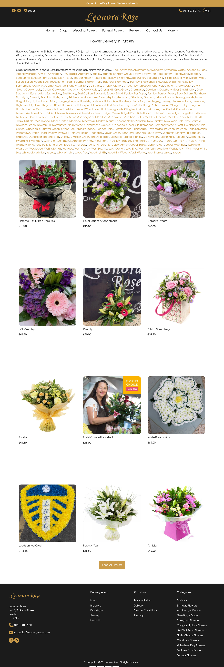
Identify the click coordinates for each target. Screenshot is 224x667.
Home (50, 30)
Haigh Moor (23, 101)
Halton (36, 101)
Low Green (55, 117)
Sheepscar (35, 136)
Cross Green (121, 89)
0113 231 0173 (192, 10)
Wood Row (81, 152)
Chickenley (131, 85)
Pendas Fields (105, 129)
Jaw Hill (98, 109)
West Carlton (116, 148)
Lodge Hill (187, 113)
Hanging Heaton (68, 101)
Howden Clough (169, 105)
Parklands (89, 129)
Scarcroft (168, 132)
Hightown (22, 105)
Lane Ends (37, 113)
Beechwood (181, 73)
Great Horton (165, 97)
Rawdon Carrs (185, 129)
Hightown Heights (40, 105)
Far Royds (140, 93)
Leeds (98, 113)
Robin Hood (39, 132)
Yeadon (178, 152)
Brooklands (148, 81)
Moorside (75, 121)
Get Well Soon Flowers (190, 630)
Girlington (123, 97)
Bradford (108, 81)
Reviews (135, 30)
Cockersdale (33, 89)
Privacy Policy (142, 600)
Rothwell (63, 132)
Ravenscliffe (155, 129)
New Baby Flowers (188, 615)
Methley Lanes (177, 117)
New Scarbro (193, 121)
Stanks (128, 136)
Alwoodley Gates (174, 69)
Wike (60, 152)
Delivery (139, 605)
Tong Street (56, 144)
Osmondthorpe (164, 125)
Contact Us (154, 30)
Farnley (152, 93)
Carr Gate (95, 85)
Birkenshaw (124, 77)
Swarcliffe (22, 140)
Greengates (182, 97)
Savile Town (154, 132)
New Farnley (155, 121)
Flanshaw (200, 93)
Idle (59, 109)
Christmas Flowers (188, 640)
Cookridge (59, 89)
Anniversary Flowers (189, 610)
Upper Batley (138, 144)
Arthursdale (69, 73)
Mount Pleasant (116, 121)
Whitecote (28, 152)
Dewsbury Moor (169, 89)
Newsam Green (26, 125)
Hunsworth (49, 109)
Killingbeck (130, 109)
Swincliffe (76, 140)
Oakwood (118, 125)
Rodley (52, 132)
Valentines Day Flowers (191, 645)
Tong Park (41, 144)
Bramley (135, 81)
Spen (106, 136)
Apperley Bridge (26, 73)
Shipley (65, 136)
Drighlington (187, 89)
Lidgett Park (128, 113)
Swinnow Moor (92, 140)
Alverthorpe (140, 69)
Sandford (128, 132)
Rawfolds (201, 129)
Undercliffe (104, 144)
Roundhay (96, 132)
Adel (115, 69)
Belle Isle (101, 77)
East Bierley (69, 93)
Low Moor (69, 117)
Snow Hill (96, 136)
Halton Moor (48, 101)
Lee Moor (88, 113)
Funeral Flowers (113, 30)
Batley (137, 73)
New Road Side (173, 121)
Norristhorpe (75, 125)
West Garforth (147, 148)
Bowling (79, 81)
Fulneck (34, 97)
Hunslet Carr (33, 109)
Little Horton (144, 113)
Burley (189, 81)
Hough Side (150, 105)
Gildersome (76, 97)
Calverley (38, 85)
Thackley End (129, 140)
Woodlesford (128, 152)
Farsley (162, 93)
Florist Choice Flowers (190, 635)
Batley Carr (149, 73)
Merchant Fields (133, 117)
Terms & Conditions (145, 610)
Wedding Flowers (85, 30)
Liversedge (172, 113)
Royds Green (112, 132)
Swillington (35, 140)
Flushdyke (22, 97)
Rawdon (169, 129)
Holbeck (67, 105)
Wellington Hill (52, 148)
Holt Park (112, 105)
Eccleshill (99, 93)
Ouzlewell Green (49, 129)
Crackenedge (90, 89)
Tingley (191, 140)
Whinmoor (192, 148)
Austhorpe (84, 73)
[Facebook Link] (14, 10)
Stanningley (168, 136)
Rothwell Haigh (79, 132)
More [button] (172, 30)
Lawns (61, 113)
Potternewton (123, 129)
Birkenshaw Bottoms (144, 77)
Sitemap (139, 615)
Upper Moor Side (175, 144)
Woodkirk (113, 152)
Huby (184, 105)
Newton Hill (44, 125)
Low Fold (41, 117)
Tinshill (201, 140)
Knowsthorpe (184, 109)
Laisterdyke (23, 113)
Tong (31, 144)
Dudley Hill (22, 93)
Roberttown (23, 132)
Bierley (112, 77)
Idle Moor (68, 109)
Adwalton (126, 69)
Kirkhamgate (157, 109)
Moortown (88, 121)
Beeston (195, 73)
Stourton (182, 136)
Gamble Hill (48, 97)
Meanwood (115, 117)
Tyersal (92, 144)
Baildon (107, 73)
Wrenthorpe (155, 152)
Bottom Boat (65, 81)
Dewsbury (152, 89)
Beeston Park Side (42, 77)
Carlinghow (69, 85)
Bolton (20, 81)
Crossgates (137, 89)
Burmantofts (23, 85)
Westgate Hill (177, 148)
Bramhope (121, 81)
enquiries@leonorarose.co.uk (32, 632)
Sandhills (140, 132)
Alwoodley (156, 69)
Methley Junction (155, 117)
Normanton (59, 125)
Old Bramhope (144, 125)
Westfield (162, 148)
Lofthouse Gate (25, 117)
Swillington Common (56, 140)
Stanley (137, 136)
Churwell (157, 85)
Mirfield (28, 121)
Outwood (32, 129)
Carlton (82, 85)
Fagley (128, 93)
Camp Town (53, 85)
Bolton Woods (33, 81)
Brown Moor (163, 81)
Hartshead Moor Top (131, 101)
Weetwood (36, 148)
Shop (63, 30)
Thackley (114, 140)
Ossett (179, 125)
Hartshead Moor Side (105, 101)
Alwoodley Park (196, 69)
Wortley (141, 152)
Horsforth (136, 105)
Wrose (167, 152)
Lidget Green (111, 113)
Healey (166, 101)
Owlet (65, 129)
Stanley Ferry (151, 136)
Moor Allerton (59, 121)
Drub (200, 89)
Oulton (20, 129)
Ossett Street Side (194, 125)
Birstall (168, 77)
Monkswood (42, 121)
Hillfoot (56, 105)
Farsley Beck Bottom (180, 93)
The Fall (143, 140)
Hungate (194, 105)
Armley (42, 73)
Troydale (80, 144)
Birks (160, 77)
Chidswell (145, 85)
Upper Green (156, 144)
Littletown (158, 113)
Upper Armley (120, 144)
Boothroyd (49, 81)
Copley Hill (73, 89)
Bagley (96, 73)
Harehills (85, 101)
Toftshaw (21, 144)
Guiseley (196, 97)
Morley (100, 121)
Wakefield (194, 144)
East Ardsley (53, 93)
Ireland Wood (84, 109)
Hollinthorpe (81, 105)
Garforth (61, 97)
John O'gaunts (113, 109)
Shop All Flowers (112, 564)
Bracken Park (93, 81)
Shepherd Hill (51, 136)
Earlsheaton (37, 93)
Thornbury (156, 140)
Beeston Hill (23, 77)
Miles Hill (192, 117)
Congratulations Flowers (192, 625)
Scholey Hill (182, 132)
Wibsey (51, 152)
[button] (112, 593)
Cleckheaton (184, 85)
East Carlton (85, 93)
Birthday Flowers (187, 605)
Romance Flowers (188, 620)
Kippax (143, 109)
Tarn (104, 140)
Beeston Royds (63, 77)
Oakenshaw (92, 125)
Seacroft (195, 132)
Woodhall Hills (98, 152)
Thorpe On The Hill (175, 140)
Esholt (119, 93)
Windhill (68, 152)
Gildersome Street (95, 97)
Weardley (22, 148)
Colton (47, 89)
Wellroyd (67, 148)
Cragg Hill (107, 89)
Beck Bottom (165, 73)
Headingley (153, 101)
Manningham (85, 117)
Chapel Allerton (112, 85)
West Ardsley (82, 148)
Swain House (196, 136)
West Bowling (99, 148)
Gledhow (137, 97)
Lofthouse (200, 113)
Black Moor (198, 77)
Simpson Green (80, 136)
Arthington (54, 73)
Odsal (130, 125)
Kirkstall (170, 109)
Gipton (111, 97)
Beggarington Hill (84, 77)
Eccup (110, 93)
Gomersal (150, 97)
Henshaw (198, 101)
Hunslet (20, 109)
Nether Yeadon (136, 121)
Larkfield (50, 113)
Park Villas (76, 129)
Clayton (169, 85)
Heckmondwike (181, 101)
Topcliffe (69, 144)
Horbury (124, 105)
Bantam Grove (122, 73)
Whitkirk (40, 152)
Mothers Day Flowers (190, 650)
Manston (100, 117)
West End (131, 148)
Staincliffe (116, 136)
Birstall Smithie (181, 77)
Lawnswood (73, 113)
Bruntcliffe (178, 81)
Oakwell (106, 125)
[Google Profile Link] (19, 10)
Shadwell (21, 136)
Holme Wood (98, 105)
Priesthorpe (140, 129)
